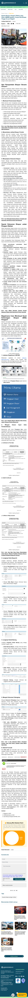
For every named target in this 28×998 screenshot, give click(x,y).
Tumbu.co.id (16, 995)
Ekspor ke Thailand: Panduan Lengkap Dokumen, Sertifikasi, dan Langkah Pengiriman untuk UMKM (20, 917)
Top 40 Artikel (3, 9)
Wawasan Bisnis (9, 7)
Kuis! (15, 9)
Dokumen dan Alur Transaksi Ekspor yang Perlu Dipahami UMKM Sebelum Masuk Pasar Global (6, 949)
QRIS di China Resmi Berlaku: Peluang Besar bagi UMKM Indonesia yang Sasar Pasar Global (20, 933)
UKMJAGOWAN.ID (19, 971)
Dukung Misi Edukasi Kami (15, 823)
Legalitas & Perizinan (18, 7)
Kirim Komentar (19, 879)
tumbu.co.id (18, 973)
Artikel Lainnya (14, 956)
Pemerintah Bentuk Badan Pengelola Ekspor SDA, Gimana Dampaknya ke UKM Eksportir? (7, 932)
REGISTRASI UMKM (23, 995)
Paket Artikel (10, 9)
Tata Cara (11, 13)
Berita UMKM (3, 7)
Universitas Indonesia (5, 977)
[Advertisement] (7, 912)
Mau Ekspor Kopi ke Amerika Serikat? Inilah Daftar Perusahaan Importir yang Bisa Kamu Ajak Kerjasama (14, 128)
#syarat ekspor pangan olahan (9, 897)
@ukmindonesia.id (11, 806)
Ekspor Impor (4, 13)
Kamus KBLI (21, 9)
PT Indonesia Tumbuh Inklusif (6, 982)
